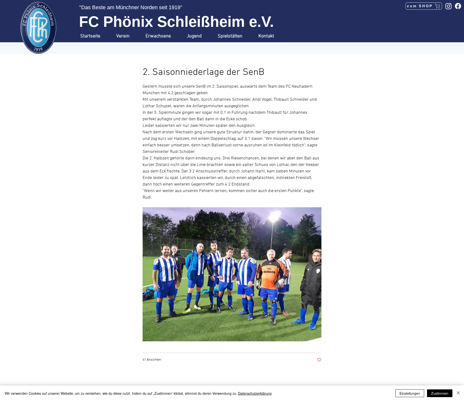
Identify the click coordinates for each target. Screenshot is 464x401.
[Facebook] (458, 6)
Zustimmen (439, 393)
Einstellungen (409, 393)
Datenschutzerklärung (255, 393)
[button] (127, 36)
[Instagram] (448, 6)
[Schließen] (458, 393)
